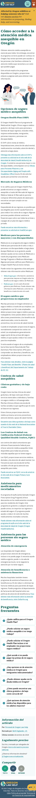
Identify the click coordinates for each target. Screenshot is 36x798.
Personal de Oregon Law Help (16, 727)
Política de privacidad (18, 793)
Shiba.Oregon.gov (10, 276)
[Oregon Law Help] (7, 4)
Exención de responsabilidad (25, 795)
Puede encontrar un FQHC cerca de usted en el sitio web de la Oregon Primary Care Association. (17, 475)
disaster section (11, 17)
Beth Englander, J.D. (20, 731)
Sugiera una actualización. (14, 756)
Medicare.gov (8, 284)
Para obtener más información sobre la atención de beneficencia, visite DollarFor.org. (17, 596)
